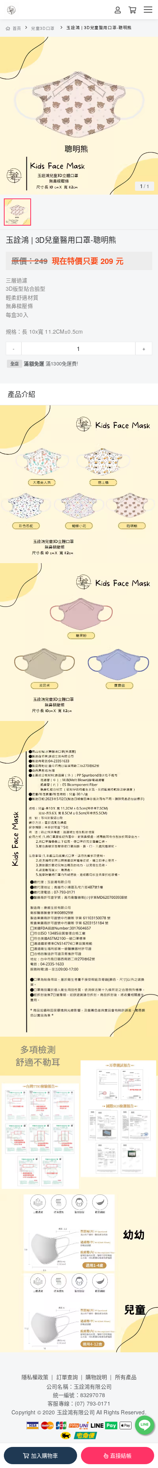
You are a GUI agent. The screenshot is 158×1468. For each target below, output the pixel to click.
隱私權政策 (35, 1377)
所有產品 (126, 1377)
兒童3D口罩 (43, 28)
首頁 (17, 28)
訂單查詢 (67, 1377)
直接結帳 (121, 1455)
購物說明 (96, 1377)
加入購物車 (44, 1455)
